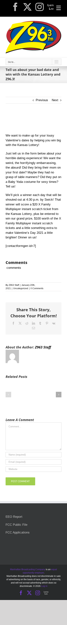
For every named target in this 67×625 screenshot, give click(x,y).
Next (55, 100)
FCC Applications (18, 532)
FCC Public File (16, 524)
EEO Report (14, 516)
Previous (42, 100)
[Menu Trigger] (58, 8)
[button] (8, 394)
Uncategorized (20, 288)
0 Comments (37, 288)
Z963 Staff (14, 285)
